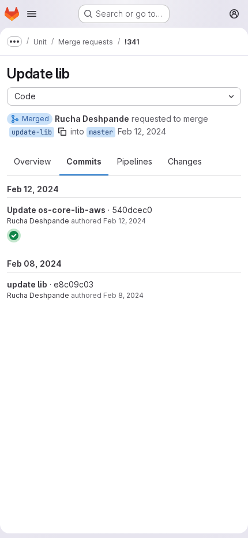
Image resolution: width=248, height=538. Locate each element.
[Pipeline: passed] (14, 235)
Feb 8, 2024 (123, 295)
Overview (32, 161)
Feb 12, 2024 (142, 131)
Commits (84, 161)
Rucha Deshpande (38, 220)
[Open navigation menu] (31, 14)
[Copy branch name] (62, 132)
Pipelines (134, 161)
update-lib (32, 132)
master (101, 132)
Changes (185, 161)
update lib (27, 284)
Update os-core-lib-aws (56, 210)
